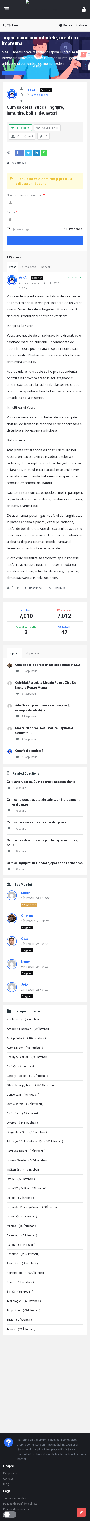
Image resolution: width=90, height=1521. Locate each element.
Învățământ (24, 1169)
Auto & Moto (25, 1047)
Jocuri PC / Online (27, 1188)
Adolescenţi (24, 1019)
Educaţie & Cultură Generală (35, 1141)
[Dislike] (21, 101)
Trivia (19, 1319)
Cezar (25, 938)
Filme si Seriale (28, 1160)
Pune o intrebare (75, 25)
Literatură (22, 1216)
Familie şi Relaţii (26, 1150)
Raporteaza (19, 163)
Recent (45, 267)
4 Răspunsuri (30, 739)
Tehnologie (24, 1301)
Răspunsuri (32, 653)
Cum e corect (25, 1104)
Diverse (22, 1122)
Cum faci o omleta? (29, 751)
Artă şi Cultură (26, 1038)
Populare (14, 653)
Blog (6, 1484)
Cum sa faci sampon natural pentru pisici (36, 822)
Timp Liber (23, 1310)
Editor (25, 893)
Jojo (24, 984)
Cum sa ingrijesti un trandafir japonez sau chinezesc (45, 863)
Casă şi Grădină (39, 94)
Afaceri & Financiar (29, 1029)
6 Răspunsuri (30, 671)
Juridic (20, 1197)
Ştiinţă (20, 1291)
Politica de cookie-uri (16, 1509)
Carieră (21, 1066)
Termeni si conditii (14, 1498)
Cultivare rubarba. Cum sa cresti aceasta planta (41, 782)
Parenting (22, 1235)
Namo (25, 961)
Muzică (21, 1226)
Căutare (12, 25)
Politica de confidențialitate (20, 1503)
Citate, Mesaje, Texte (31, 1085)
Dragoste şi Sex (27, 1132)
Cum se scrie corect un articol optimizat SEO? (48, 665)
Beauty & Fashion (28, 1057)
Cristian (27, 915)
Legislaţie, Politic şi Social (33, 1207)
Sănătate (23, 1254)
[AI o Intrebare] (45, 9)
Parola (12, 212)
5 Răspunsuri (30, 694)
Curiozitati (23, 1113)
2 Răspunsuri (30, 757)
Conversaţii (23, 1094)
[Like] (21, 88)
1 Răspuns (19, 788)
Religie (21, 1244)
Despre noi (10, 1473)
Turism (21, 1329)
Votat (12, 267)
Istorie (21, 1179)
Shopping (22, 1263)
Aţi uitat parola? (73, 229)
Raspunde (35, 588)
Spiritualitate (26, 1272)
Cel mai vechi (28, 267)
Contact (8, 1478)
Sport (20, 1282)
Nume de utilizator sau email (26, 195)
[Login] (84, 9)
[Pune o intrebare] (81, 1512)
